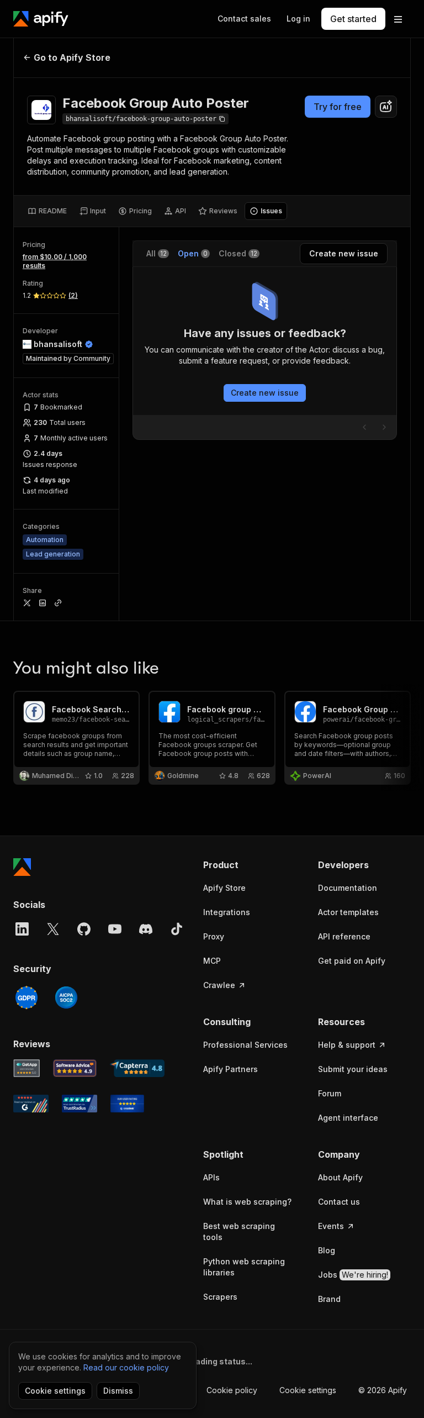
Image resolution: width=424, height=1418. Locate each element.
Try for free (338, 106)
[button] (249, 864)
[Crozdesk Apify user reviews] (127, 1103)
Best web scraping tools (239, 1231)
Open (193, 253)
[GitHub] (84, 929)
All (156, 253)
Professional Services (245, 1044)
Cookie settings (307, 1390)
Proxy (213, 936)
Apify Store (224, 887)
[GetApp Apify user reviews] (26, 1068)
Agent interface (348, 1117)
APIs (211, 1177)
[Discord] (146, 929)
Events (331, 1226)
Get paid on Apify (351, 960)
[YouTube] (115, 929)
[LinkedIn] (22, 929)
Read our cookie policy (126, 1367)
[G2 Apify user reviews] (31, 1103)
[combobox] (386, 107)
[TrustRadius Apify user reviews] (79, 1103)
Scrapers (220, 1296)
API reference (344, 936)
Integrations (226, 912)
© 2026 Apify (382, 1390)
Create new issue (265, 392)
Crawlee (219, 985)
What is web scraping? (247, 1201)
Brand (329, 1299)
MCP (212, 960)
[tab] (47, 211)
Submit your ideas (353, 1069)
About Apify (340, 1177)
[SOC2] (66, 997)
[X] (53, 929)
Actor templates (348, 912)
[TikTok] (177, 929)
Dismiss (118, 1390)
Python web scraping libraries (244, 1267)
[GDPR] (26, 997)
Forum (329, 1093)
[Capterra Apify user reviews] (137, 1068)
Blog (326, 1250)
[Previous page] (364, 427)
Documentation (347, 887)
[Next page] (384, 427)
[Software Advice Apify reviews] (75, 1068)
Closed (238, 253)
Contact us (339, 1201)
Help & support (346, 1044)
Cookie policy (231, 1390)
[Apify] (40, 19)
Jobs (353, 1274)
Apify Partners (230, 1069)
